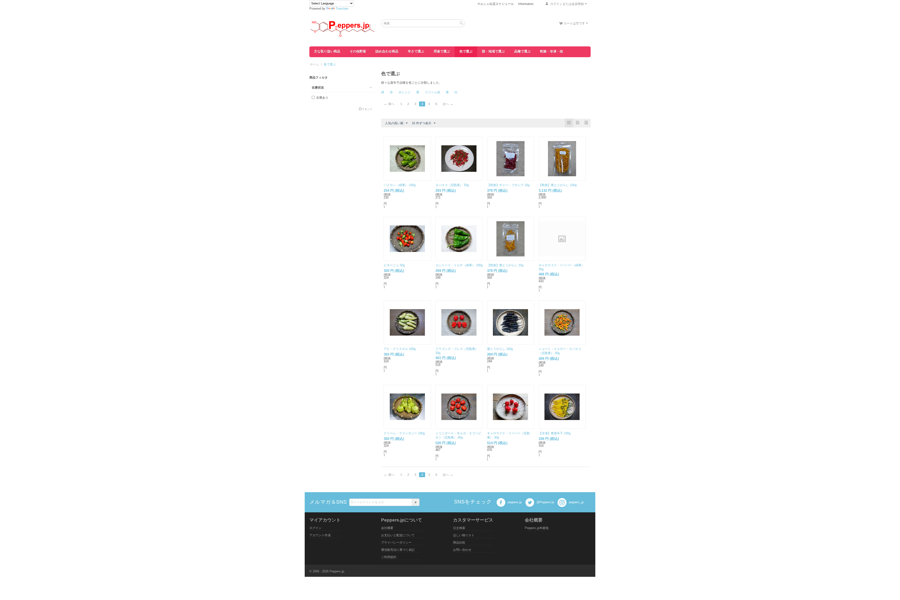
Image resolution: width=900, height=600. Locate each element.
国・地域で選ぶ (493, 51)
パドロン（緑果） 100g (400, 185)
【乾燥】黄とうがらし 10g (505, 265)
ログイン (315, 528)
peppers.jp (514, 502)
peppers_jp (576, 502)
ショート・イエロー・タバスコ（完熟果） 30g (560, 351)
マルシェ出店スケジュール (495, 4)
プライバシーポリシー (396, 542)
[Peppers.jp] (342, 28)
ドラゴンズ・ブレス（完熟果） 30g (456, 351)
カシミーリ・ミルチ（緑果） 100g (459, 265)
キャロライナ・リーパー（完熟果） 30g (508, 435)
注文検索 (459, 528)
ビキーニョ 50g (394, 265)
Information (525, 4)
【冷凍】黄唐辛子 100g (554, 433)
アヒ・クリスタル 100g (400, 349)
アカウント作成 (320, 535)
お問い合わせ (462, 549)
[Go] (415, 502)
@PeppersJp (545, 502)
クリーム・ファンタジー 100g (404, 433)
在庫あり (322, 97)
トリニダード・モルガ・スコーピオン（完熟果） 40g (458, 435)
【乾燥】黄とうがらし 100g (558, 185)
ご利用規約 (388, 557)
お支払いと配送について (398, 535)
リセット (367, 109)
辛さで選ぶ (416, 51)
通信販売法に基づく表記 (398, 549)
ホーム (314, 64)
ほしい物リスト (463, 535)
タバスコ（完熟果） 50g (452, 185)
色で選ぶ (465, 51)
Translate (342, 8)
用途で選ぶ (442, 51)
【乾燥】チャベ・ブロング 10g (508, 185)
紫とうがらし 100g (500, 349)
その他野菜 (358, 51)
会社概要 (387, 528)
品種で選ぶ (522, 51)
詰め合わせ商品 (386, 51)
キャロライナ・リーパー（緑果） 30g (561, 267)
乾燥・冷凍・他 (551, 51)
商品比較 (459, 542)
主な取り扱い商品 (327, 51)
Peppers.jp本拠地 (536, 528)
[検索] (461, 24)
